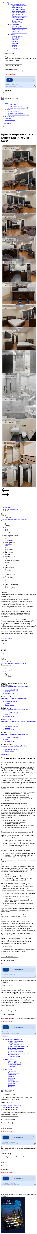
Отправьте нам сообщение (9, 1107)
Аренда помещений (18, 11)
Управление (16, 21)
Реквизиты (11, 1083)
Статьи (14, 45)
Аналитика (15, 31)
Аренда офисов (17, 7)
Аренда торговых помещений (18, 108)
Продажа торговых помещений (18, 115)
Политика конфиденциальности (11, 1106)
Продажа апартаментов (19, 16)
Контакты (15, 46)
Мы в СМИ (16, 38)
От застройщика (17, 19)
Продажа (7, 109)
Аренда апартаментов (19, 9)
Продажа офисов (17, 14)
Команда (15, 40)
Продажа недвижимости (20, 12)
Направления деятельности (17, 4)
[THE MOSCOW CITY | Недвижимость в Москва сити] (9, 99)
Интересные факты (18, 29)
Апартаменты (9, 540)
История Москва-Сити (19, 28)
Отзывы (14, 48)
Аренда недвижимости (19, 6)
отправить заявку (6, 519)
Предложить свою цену (20, 519)
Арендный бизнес (14, 1056)
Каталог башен (17, 26)
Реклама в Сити (17, 23)
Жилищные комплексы (19, 33)
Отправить (8, 90)
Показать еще (5, 754)
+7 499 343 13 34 (6, 123)
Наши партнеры (17, 36)
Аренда (7, 103)
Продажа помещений (19, 17)
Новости (15, 43)
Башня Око (8, 544)
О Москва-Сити (13, 24)
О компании (12, 34)
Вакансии (15, 41)
